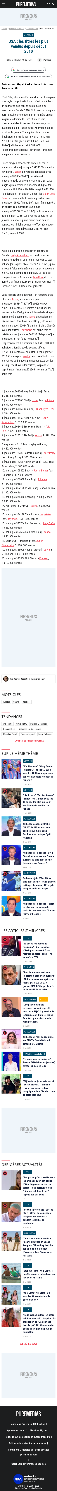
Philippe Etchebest (38, 724)
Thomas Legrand (28, 734)
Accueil (4, 29)
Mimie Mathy (21, 724)
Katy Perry (49, 453)
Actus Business (32, 29)
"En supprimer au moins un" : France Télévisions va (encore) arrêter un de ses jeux (39, 1062)
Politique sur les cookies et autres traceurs (27, 1436)
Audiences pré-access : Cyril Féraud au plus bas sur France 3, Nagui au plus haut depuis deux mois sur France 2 (38, 858)
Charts (16, 702)
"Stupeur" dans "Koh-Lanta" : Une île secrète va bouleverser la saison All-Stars (39, 1274)
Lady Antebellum (20, 255)
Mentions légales (39, 1430)
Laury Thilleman (45, 734)
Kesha (15, 299)
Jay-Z (47, 549)
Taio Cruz (38, 277)
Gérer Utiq (16, 1463)
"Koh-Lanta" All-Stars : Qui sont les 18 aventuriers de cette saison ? (36, 1296)
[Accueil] (26, 4)
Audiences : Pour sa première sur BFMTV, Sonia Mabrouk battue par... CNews (38, 1040)
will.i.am (49, 400)
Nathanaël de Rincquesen (30, 729)
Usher (17, 171)
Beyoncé (12, 518)
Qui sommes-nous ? (17, 1430)
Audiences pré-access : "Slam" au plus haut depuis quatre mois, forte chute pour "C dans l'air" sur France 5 (39, 908)
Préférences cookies (35, 1463)
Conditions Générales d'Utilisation (27, 1424)
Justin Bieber (40, 470)
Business (27, 702)
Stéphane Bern (9, 729)
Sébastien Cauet (10, 734)
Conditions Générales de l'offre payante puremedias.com (28, 1452)
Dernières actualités (16, 29)
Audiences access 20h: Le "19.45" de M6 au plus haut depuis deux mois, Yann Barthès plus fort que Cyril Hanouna (36, 831)
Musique (6, 702)
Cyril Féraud (7, 724)
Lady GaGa (26, 330)
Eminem (43, 558)
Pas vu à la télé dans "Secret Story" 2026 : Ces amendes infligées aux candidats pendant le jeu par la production (38, 1216)
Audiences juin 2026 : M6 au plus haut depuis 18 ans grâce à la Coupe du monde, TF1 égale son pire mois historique (39, 883)
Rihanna (42, 479)
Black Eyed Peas (45, 409)
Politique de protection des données (27, 1443)
